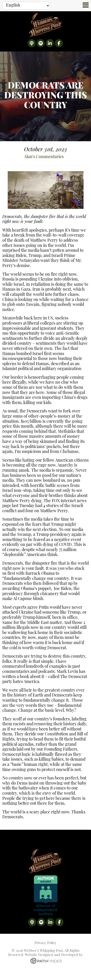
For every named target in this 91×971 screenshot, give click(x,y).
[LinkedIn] (50, 43)
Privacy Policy (45, 943)
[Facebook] (59, 43)
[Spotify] (41, 43)
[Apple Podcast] (32, 43)
